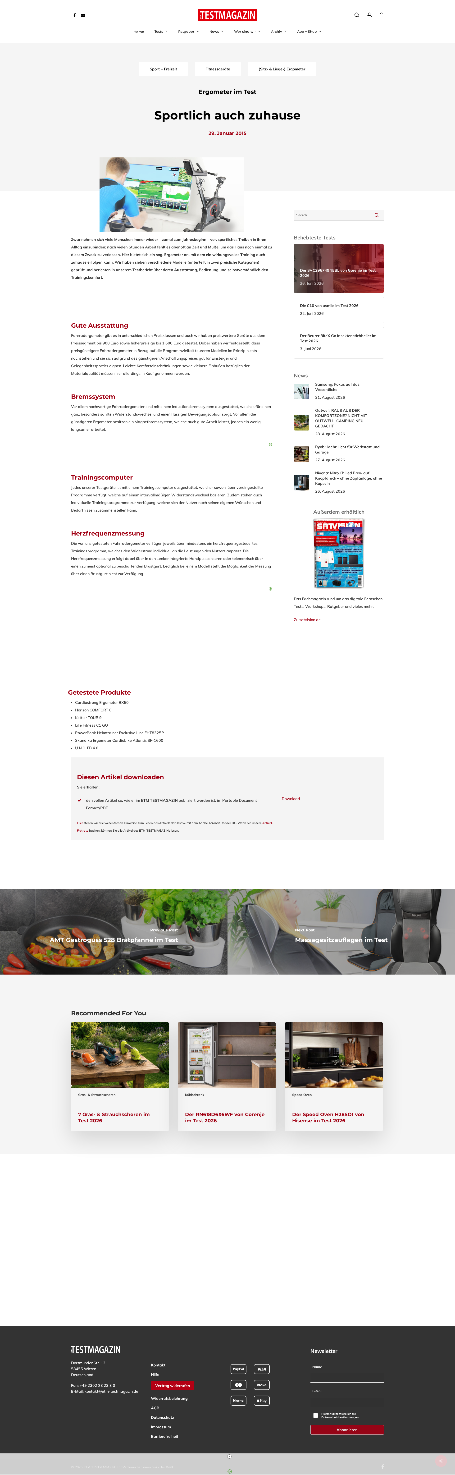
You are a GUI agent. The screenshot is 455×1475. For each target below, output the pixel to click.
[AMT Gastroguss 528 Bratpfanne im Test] (114, 931)
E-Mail (317, 1391)
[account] (369, 15)
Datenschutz (162, 1417)
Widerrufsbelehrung (169, 1398)
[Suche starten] (376, 215)
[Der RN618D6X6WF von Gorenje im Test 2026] (227, 1076)
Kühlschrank (194, 1095)
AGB (155, 1408)
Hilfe (155, 1374)
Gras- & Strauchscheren (96, 1095)
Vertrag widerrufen (172, 1385)
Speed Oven (302, 1095)
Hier (80, 823)
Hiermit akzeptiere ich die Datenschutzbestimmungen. (340, 1415)
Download (291, 798)
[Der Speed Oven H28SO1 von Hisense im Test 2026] (334, 1076)
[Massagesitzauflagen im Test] (341, 931)
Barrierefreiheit (164, 1436)
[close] (229, 1456)
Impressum (161, 1427)
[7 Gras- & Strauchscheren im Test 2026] (120, 1076)
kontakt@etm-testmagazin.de (111, 1391)
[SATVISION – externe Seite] (339, 591)
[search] (357, 15)
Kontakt (158, 1365)
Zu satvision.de (307, 619)
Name (317, 1367)
